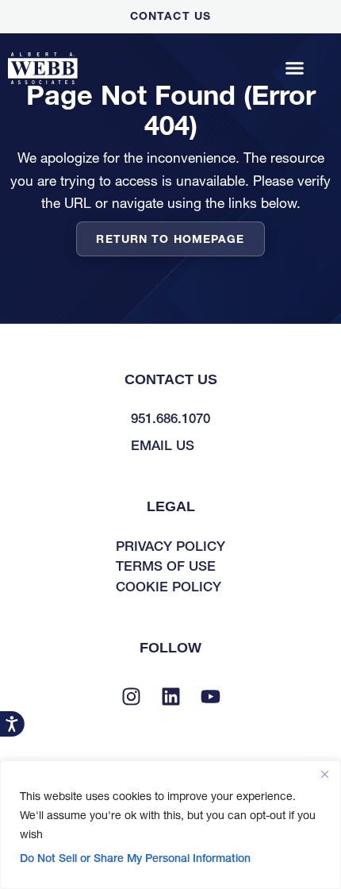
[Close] (324, 773)
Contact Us (170, 16)
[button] (295, 68)
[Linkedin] (170, 697)
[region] (170, 824)
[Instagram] (131, 697)
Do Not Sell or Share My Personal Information (135, 858)
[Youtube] (210, 697)
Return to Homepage (170, 239)
